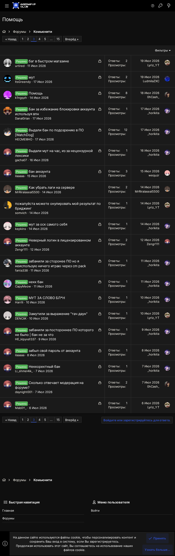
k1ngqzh (21, 97)
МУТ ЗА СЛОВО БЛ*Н (47, 298)
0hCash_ (153, 97)
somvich (21, 213)
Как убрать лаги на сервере (52, 187)
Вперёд (70, 39)
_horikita (153, 113)
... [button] (51, 39)
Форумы (8, 518)
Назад (12, 39)
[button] (6, 6)
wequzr (154, 175)
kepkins (20, 229)
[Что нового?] (169, 6)
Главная (8, 510)
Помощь (36, 93)
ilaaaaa (19, 176)
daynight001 (23, 392)
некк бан (36, 282)
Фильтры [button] (161, 50)
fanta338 (21, 270)
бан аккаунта (39, 171)
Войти (95, 510)
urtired (20, 66)
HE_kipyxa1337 (25, 339)
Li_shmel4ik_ (24, 371)
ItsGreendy (23, 82)
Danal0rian (22, 118)
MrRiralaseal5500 (27, 192)
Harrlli (19, 302)
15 (58, 39)
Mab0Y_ (20, 408)
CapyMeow (23, 286)
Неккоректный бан (44, 366)
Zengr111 (21, 249)
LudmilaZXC (151, 81)
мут (32, 77)
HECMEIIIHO (23, 139)
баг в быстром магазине (49, 61)
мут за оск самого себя (48, 224)
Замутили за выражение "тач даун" (58, 314)
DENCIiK (20, 318)
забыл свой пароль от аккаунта (54, 350)
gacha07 (21, 160)
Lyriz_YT (153, 65)
